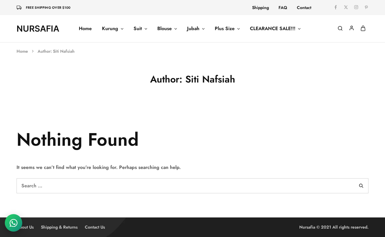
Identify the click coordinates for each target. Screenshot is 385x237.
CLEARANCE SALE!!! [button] (272, 28)
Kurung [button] (110, 28)
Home (85, 28)
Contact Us (95, 227)
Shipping (260, 7)
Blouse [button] (164, 28)
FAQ (283, 7)
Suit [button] (138, 28)
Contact (304, 7)
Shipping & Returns (59, 227)
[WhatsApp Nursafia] (13, 223)
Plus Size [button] (225, 28)
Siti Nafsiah (64, 51)
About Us (25, 227)
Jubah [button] (193, 28)
